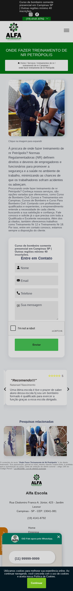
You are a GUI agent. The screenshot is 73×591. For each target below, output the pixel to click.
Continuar (36, 583)
